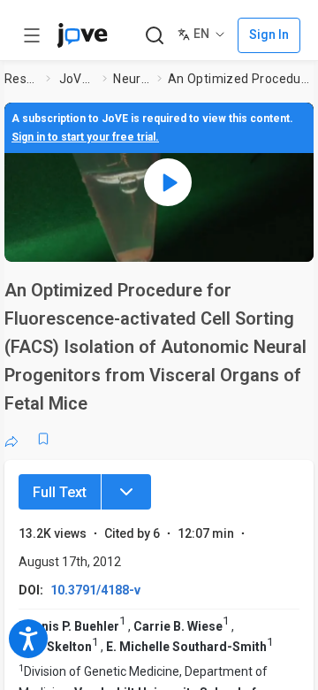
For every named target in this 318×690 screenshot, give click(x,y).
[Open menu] (32, 35)
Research (22, 79)
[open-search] (154, 36)
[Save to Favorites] (43, 439)
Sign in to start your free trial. (85, 137)
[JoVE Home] (82, 35)
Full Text (60, 492)
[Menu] (126, 492)
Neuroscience (131, 79)
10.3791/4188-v (95, 590)
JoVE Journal (77, 79)
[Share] (11, 439)
